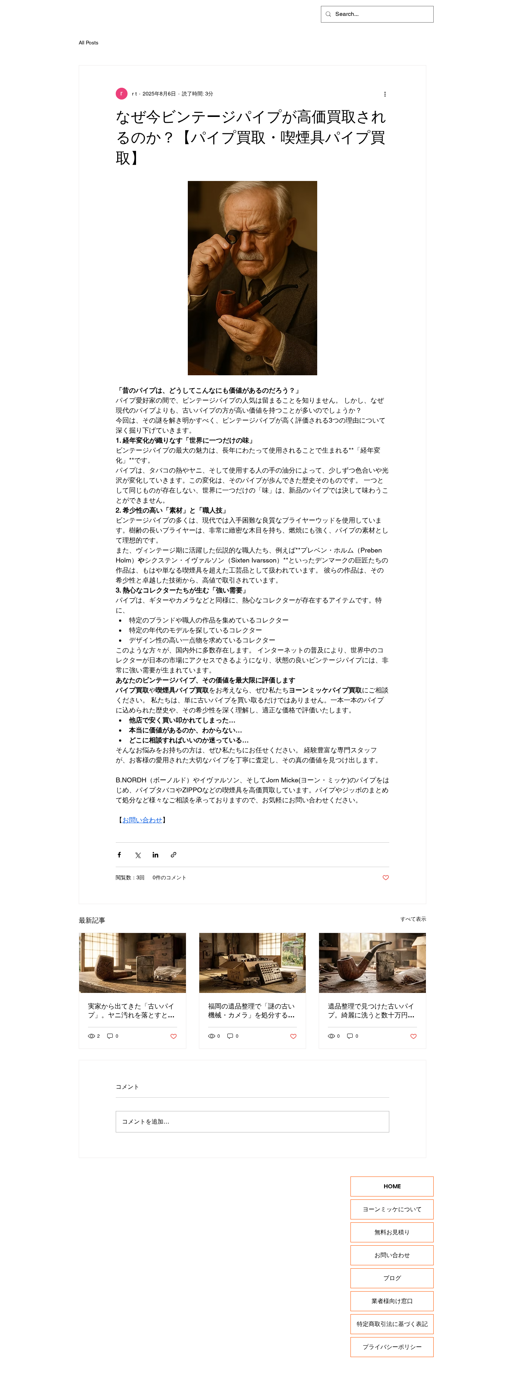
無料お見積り (392, 1232)
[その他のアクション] (384, 93)
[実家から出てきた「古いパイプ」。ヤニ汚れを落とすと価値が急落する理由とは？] (132, 963)
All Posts (88, 43)
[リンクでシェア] (173, 854)
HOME (392, 1186)
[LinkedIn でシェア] (155, 854)
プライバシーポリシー (392, 1347)
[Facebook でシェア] (119, 854)
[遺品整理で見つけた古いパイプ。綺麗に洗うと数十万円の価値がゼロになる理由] (372, 963)
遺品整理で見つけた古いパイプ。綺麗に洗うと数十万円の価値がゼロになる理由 (371, 1011)
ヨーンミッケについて (392, 1209)
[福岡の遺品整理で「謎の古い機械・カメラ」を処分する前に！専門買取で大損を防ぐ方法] (252, 963)
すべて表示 (413, 919)
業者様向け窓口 (392, 1301)
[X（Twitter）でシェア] (137, 854)
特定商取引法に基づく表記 (392, 1324)
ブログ (392, 1278)
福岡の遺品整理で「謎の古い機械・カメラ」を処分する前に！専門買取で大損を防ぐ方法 (251, 1011)
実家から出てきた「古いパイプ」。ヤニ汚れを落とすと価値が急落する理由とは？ (131, 1011)
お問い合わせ (392, 1255)
